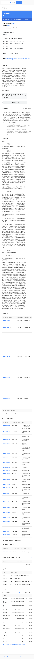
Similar (26, 19)
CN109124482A (6, 356)
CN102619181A (6, 320)
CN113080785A (6, 493)
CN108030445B (6, 439)
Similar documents (22, 58)
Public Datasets (20, 656)
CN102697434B (6, 479)
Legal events (14, 58)
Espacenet (12, 62)
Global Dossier (18, 62)
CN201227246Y (6, 443)
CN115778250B (6, 473)
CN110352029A (6, 377)
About (3, 656)
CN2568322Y (6, 458)
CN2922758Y (6, 501)
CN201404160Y (6, 470)
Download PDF (8, 19)
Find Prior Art (18, 19)
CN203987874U (6, 436)
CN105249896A (6, 453)
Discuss (25, 62)
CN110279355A (6, 447)
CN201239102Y (6, 431)
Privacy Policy (5, 658)
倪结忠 (8, 25)
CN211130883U (6, 521)
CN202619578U (6, 507)
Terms (27, 656)
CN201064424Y (6, 528)
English (13, 23)
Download (21, 592)
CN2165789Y (6, 531)
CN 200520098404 (7, 551)
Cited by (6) (8, 58)
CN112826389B (6, 487)
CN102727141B (6, 484)
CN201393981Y (6, 512)
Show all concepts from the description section (14, 644)
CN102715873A (6, 327)
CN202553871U (6, 534)
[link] (5, 598)
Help (11, 658)
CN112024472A (6, 398)
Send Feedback (11, 656)
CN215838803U (6, 467)
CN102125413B (6, 425)
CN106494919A (6, 334)
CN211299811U (6, 462)
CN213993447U (6, 517)
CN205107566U (6, 497)
